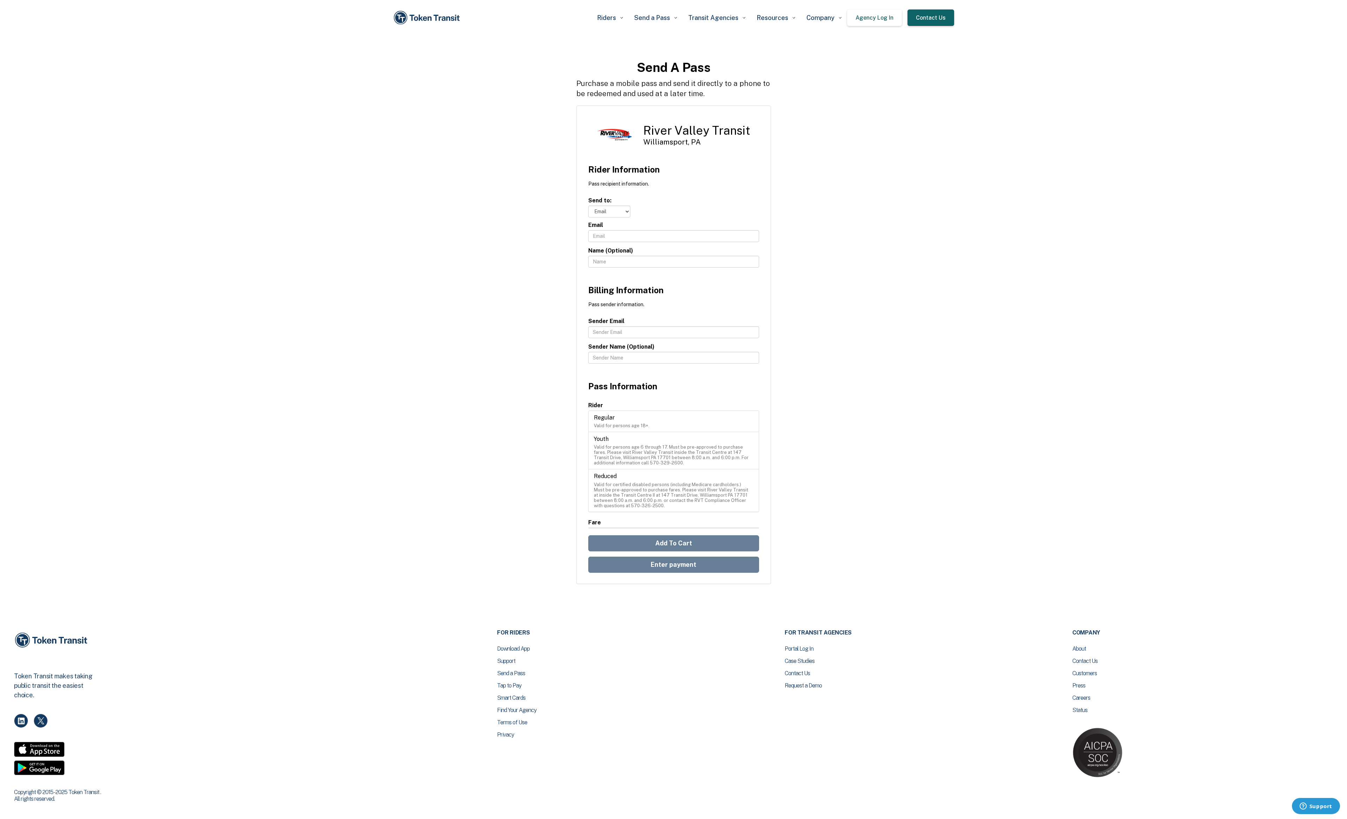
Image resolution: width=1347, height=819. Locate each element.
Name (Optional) (610, 250)
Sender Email (606, 321)
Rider (595, 405)
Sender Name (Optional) (621, 346)
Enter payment (673, 564)
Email (595, 225)
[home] (428, 17)
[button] (610, 18)
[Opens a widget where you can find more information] (1316, 806)
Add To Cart (673, 543)
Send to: (599, 200)
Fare (594, 522)
